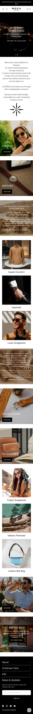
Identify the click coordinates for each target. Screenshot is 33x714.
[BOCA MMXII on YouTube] (16, 706)
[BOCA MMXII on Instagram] (8, 706)
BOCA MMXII (11, 710)
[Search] (6, 9)
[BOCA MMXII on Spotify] (12, 706)
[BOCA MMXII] (16, 9)
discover (7, 152)
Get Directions (16, 640)
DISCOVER (7, 191)
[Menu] (3, 9)
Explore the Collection (16, 39)
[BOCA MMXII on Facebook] (4, 706)
